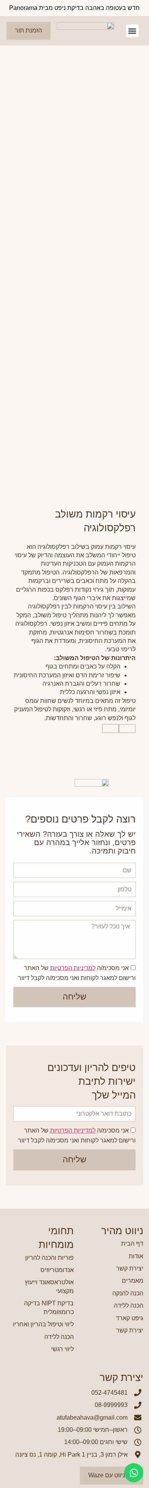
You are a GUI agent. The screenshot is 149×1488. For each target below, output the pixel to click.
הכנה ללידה (128, 1305)
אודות (136, 1256)
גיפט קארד (129, 1318)
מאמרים (132, 1280)
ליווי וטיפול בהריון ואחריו (43, 1324)
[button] (132, 30)
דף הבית (132, 1243)
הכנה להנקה (127, 1293)
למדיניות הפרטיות (73, 967)
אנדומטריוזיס (57, 1270)
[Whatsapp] (133, 1472)
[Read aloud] (127, 728)
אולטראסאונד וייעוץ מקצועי (49, 1286)
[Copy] (110, 728)
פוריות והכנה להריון (49, 1257)
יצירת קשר (129, 1268)
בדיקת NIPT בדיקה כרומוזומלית (49, 1307)
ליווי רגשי (62, 1349)
